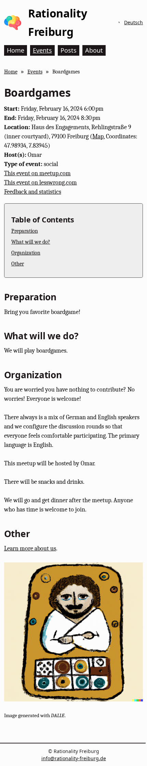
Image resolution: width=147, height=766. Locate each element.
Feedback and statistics (32, 191)
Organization (25, 252)
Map (98, 136)
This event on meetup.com (37, 173)
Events (34, 71)
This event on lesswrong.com (40, 182)
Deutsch (133, 22)
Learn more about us (30, 548)
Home (10, 71)
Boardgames (66, 71)
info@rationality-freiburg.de (73, 758)
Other (17, 263)
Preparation (24, 231)
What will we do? (30, 241)
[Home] (12, 22)
